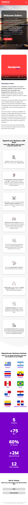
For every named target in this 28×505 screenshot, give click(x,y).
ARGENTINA (20, 367)
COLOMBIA (7, 406)
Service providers (14, 492)
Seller (14, 489)
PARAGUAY (20, 396)
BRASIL (20, 387)
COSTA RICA (8, 377)
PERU (7, 387)
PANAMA (7, 396)
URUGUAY (7, 367)
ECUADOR (20, 377)
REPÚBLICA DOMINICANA (20, 406)
